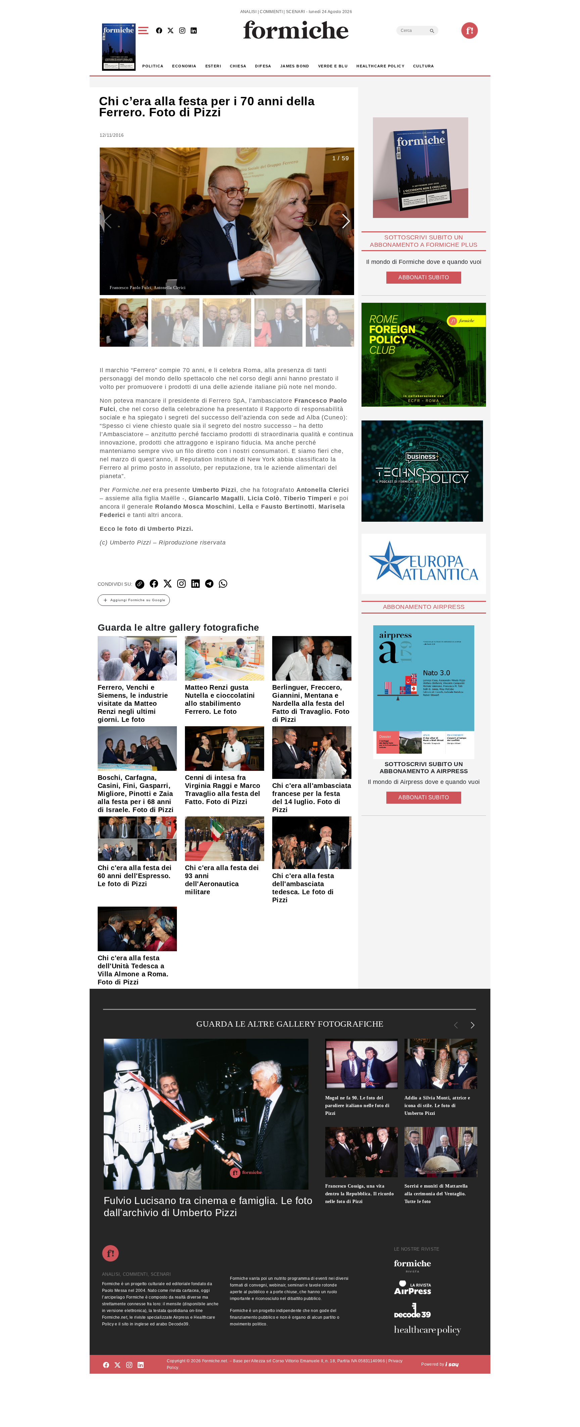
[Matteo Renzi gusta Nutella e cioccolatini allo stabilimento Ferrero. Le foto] (224, 657)
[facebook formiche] (106, 1365)
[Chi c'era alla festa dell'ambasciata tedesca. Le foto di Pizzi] (311, 842)
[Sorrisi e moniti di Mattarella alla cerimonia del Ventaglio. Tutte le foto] (440, 1152)
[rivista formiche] (423, 692)
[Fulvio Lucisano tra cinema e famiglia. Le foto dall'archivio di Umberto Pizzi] (206, 1114)
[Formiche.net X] (170, 31)
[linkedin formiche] (140, 1365)
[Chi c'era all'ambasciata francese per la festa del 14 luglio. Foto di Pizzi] (311, 752)
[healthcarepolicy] (430, 1330)
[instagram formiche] (129, 1365)
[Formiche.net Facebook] (159, 31)
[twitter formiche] (117, 1365)
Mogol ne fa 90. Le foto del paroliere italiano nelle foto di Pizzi (357, 1105)
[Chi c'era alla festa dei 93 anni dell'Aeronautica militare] (224, 838)
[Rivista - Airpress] (430, 1287)
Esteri (213, 66)
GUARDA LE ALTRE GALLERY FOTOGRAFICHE (289, 1023)
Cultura (423, 66)
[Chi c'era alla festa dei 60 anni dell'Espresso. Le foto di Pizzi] (137, 838)
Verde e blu (333, 66)
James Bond (294, 66)
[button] (144, 47)
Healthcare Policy (380, 66)
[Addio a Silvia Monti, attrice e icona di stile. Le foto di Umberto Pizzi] (440, 1064)
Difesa (263, 66)
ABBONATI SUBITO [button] (423, 277)
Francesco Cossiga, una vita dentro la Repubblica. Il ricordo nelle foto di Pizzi (359, 1194)
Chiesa (238, 66)
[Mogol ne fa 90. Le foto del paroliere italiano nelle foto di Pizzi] (361, 1064)
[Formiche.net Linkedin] (193, 31)
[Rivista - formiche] (430, 1266)
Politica (152, 66)
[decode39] (430, 1310)
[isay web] (452, 1364)
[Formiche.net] (469, 30)
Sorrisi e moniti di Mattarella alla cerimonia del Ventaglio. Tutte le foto (436, 1194)
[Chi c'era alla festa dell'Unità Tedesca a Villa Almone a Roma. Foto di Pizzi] (137, 928)
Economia (184, 66)
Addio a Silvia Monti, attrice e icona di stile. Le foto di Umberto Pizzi (437, 1105)
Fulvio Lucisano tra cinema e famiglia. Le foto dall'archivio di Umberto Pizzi (208, 1206)
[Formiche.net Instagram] (182, 31)
